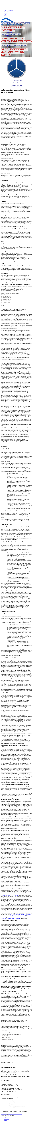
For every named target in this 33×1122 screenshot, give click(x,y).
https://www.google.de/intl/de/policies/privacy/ (20, 914)
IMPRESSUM (4, 1114)
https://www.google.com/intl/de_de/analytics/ (11, 918)
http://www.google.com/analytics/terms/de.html (15, 915)
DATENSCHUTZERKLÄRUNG (15, 1114)
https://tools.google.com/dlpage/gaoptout (10, 895)
